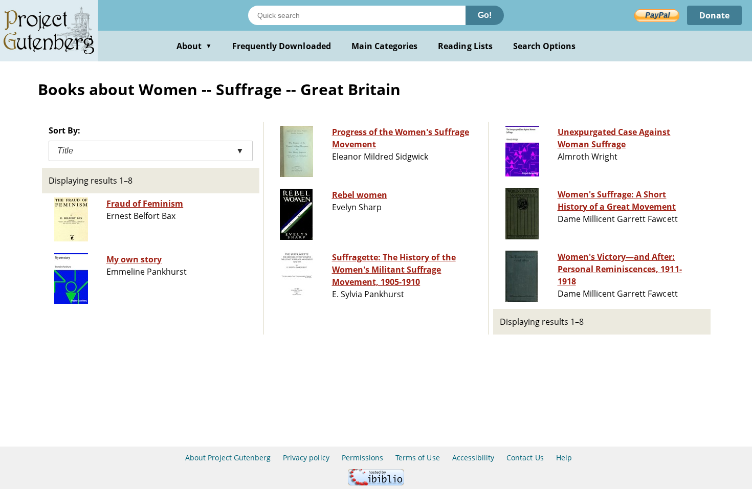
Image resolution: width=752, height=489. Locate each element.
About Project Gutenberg (228, 457)
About (194, 46)
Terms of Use (417, 457)
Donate (714, 15)
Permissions (362, 457)
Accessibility (473, 457)
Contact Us (524, 457)
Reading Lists (465, 46)
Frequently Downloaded (281, 46)
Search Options (544, 46)
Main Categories (384, 46)
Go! (485, 15)
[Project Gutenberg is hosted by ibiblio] (376, 482)
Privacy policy (306, 457)
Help (564, 457)
